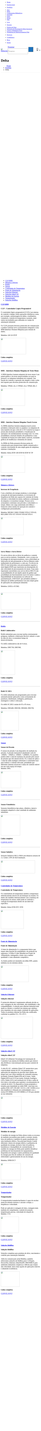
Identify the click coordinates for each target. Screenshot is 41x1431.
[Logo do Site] (4, 51)
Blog (8, 40)
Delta (8, 11)
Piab (8, 19)
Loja (8, 22)
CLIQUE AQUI (6, 361)
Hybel (8, 18)
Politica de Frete (12, 27)
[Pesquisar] (30, 49)
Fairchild (9, 14)
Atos (8, 10)
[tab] (8, 281)
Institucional (11, 5)
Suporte (9, 25)
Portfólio (9, 7)
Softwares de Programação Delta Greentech (19, 29)
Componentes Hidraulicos (14, 13)
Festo (8, 16)
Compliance (10, 37)
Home (8, 2)
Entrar (9, 42)
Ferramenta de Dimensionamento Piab (18, 32)
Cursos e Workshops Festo (14, 30)
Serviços (9, 35)
